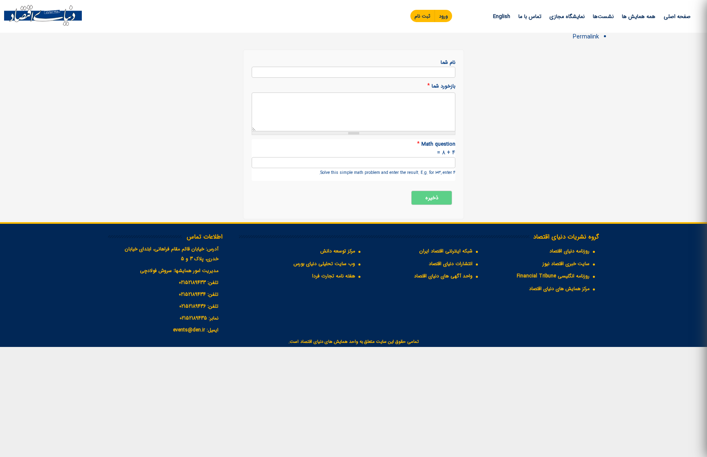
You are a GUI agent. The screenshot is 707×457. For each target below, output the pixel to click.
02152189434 (192, 294)
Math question (436, 144)
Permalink (586, 36)
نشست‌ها (603, 16)
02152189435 (193, 318)
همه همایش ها (638, 16)
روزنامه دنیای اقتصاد (569, 251)
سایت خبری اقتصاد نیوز (566, 264)
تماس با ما (529, 16)
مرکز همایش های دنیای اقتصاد (559, 289)
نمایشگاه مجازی (567, 16)
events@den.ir (189, 330)
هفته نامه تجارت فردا (333, 276)
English (501, 16)
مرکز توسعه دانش (337, 251)
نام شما (448, 63)
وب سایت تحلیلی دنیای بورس (324, 264)
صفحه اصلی (677, 16)
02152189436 (192, 306)
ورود (443, 16)
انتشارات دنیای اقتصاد (451, 264)
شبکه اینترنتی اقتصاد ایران (446, 251)
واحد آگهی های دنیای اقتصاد (443, 276)
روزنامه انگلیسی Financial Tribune (553, 276)
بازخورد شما (441, 86)
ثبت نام (422, 16)
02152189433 (192, 282)
